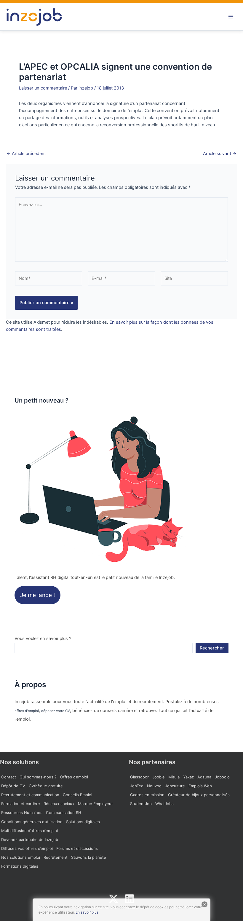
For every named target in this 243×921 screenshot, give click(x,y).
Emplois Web (200, 785)
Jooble (158, 777)
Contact (8, 777)
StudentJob (141, 803)
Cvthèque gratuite (46, 785)
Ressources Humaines (21, 812)
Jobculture (175, 785)
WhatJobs (164, 803)
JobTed (136, 785)
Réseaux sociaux (59, 803)
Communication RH (63, 812)
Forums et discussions (77, 848)
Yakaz (188, 777)
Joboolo (222, 777)
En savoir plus (87, 912)
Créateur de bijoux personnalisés (199, 794)
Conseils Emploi (77, 794)
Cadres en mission (147, 794)
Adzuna (204, 777)
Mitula (174, 777)
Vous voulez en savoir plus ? (43, 638)
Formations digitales (19, 866)
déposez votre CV (55, 711)
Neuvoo (154, 785)
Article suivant (219, 153)
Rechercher (212, 648)
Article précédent (26, 153)
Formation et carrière (20, 803)
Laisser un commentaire (43, 88)
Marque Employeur (95, 803)
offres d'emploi (27, 711)
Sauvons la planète (88, 857)
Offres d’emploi (74, 777)
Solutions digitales (83, 821)
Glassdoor (139, 777)
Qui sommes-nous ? (38, 777)
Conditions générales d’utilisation (32, 821)
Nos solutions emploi (20, 857)
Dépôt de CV (13, 785)
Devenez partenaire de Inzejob (29, 839)
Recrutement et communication (30, 794)
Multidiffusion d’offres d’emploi (29, 830)
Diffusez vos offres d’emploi (27, 848)
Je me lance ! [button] (37, 595)
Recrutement (56, 857)
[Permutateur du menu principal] (231, 16)
